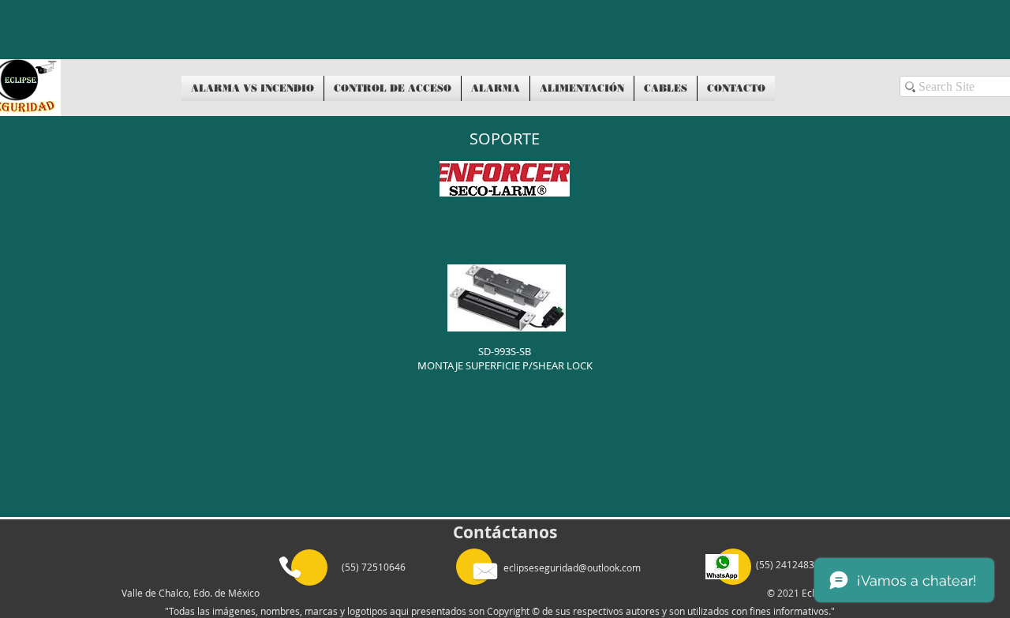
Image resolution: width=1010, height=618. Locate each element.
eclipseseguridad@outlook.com (572, 567)
